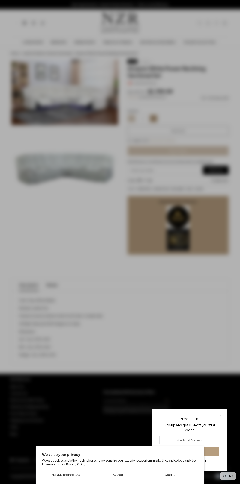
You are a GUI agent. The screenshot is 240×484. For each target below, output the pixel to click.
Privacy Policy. (76, 464)
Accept (118, 475)
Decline (170, 475)
